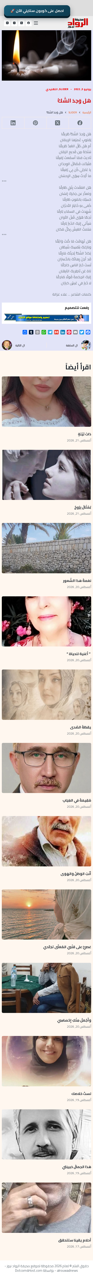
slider (63, 89)
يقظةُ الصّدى (80, 727)
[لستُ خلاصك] (46, 1061)
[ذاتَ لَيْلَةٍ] (46, 401)
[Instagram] (14, 23)
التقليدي (52, 89)
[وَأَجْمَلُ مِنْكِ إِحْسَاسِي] (46, 988)
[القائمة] (36, 23)
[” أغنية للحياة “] (46, 621)
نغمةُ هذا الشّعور (77, 580)
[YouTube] (7, 23)
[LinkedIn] (13, 123)
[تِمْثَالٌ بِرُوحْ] (46, 475)
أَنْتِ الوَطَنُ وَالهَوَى (75, 873)
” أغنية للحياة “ (79, 653)
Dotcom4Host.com (28, 1270)
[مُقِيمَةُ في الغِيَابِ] (46, 768)
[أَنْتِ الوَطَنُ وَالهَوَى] (46, 841)
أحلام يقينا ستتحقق (74, 1240)
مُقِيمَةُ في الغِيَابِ (77, 800)
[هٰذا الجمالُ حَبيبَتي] (46, 1134)
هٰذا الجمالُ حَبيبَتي (76, 1166)
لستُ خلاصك (81, 1093)
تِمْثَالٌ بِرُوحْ (82, 507)
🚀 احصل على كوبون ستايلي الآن (37, 10)
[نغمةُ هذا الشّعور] (46, 548)
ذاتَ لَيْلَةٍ (84, 434)
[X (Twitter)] (21, 23)
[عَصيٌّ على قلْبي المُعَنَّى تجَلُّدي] (46, 914)
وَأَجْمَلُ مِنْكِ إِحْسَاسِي (74, 1020)
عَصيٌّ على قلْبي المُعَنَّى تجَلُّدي (67, 946)
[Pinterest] (35, 123)
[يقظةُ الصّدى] (46, 694)
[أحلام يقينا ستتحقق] (46, 1208)
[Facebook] (29, 23)
